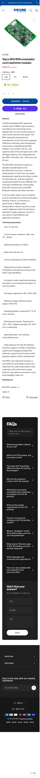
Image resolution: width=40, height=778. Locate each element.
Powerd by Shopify (25, 727)
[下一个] (36, 2)
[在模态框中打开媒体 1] (34, 19)
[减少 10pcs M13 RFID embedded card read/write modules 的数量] (4, 94)
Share (7, 397)
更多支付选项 (20, 114)
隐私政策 (13, 730)
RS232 (25, 77)
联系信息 (31, 730)
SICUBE (5, 55)
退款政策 (7, 730)
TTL (15, 77)
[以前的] (3, 2)
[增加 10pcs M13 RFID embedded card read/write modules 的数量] (13, 94)
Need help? (33, 397)
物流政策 (25, 730)
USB (6, 77)
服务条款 (19, 730)
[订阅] (32, 696)
